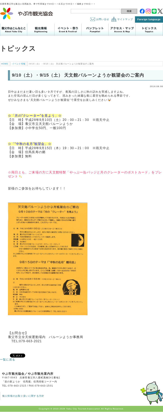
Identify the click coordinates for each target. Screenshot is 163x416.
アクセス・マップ (122, 30)
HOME (4, 64)
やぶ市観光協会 (26, 13)
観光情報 (40, 30)
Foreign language (149, 19)
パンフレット (95, 30)
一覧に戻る (7, 359)
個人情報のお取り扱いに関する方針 (23, 396)
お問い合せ (102, 19)
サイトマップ (125, 19)
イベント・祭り (67, 30)
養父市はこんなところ (13, 30)
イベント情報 (18, 64)
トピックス (149, 30)
